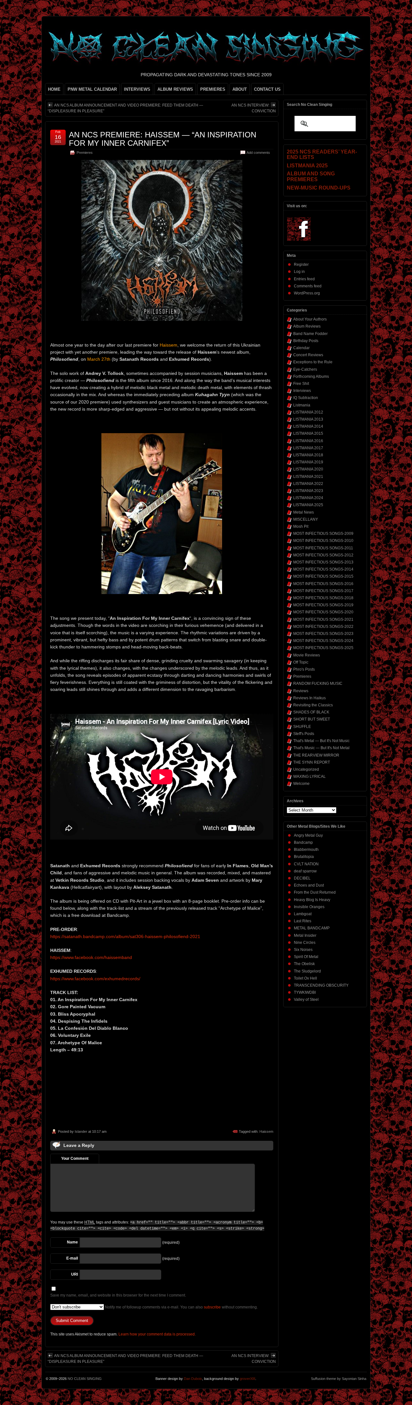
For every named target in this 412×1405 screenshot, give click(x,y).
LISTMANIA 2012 (308, 412)
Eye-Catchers (305, 369)
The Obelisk (304, 964)
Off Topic (300, 662)
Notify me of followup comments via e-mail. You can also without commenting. (181, 1307)
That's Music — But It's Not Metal (321, 748)
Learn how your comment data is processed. (157, 1334)
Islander (81, 1131)
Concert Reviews (308, 355)
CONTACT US (267, 89)
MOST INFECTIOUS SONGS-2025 (323, 648)
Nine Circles (304, 942)
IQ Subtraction (305, 397)
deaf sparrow (305, 871)
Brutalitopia (304, 856)
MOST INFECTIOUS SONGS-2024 (323, 640)
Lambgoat (303, 914)
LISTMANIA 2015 (308, 433)
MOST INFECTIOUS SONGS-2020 (323, 612)
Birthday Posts (305, 341)
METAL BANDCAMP (312, 928)
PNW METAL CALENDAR (92, 89)
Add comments (258, 152)
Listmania (301, 405)
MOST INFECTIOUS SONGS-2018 (323, 598)
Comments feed (308, 286)
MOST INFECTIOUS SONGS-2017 (323, 591)
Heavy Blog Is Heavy (312, 900)
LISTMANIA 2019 (308, 462)
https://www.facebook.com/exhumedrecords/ (95, 978)
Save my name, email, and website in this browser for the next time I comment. (118, 1295)
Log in (299, 271)
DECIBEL (302, 878)
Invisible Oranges (309, 907)
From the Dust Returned (315, 892)
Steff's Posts (303, 733)
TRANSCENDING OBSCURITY (321, 985)
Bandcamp (303, 842)
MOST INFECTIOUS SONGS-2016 (323, 584)
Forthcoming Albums (311, 376)
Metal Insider (305, 935)
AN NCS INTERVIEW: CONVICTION (253, 108)
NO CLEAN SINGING (85, 1379)
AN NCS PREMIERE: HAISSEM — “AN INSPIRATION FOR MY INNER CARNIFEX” (162, 138)
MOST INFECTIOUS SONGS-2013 (323, 562)
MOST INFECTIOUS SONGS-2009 (323, 533)
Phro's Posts (304, 669)
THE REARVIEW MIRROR (316, 755)
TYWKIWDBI (305, 992)
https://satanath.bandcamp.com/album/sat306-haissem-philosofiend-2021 (125, 936)
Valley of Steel (306, 999)
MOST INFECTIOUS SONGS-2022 (323, 626)
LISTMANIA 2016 (308, 441)
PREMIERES (212, 89)
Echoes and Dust (309, 885)
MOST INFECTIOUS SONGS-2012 (323, 555)
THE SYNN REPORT (311, 762)
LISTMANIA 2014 (308, 426)
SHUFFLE (302, 726)
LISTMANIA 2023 (308, 490)
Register (301, 264)
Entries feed (304, 279)
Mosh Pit (300, 526)
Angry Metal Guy (308, 835)
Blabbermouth (306, 849)
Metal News (303, 512)
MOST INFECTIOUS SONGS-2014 (323, 569)
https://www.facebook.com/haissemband (91, 957)
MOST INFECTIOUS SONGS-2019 (323, 605)
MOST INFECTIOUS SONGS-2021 (323, 619)
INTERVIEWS (137, 89)
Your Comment (75, 1158)
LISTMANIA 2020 (308, 469)
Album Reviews (307, 326)
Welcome (301, 783)
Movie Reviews (306, 655)
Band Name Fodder (310, 333)
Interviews (302, 390)
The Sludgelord (307, 971)
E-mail (72, 1258)
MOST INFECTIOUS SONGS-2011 (323, 548)
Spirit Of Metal (306, 956)
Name (72, 1242)
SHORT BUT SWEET (311, 719)
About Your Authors (310, 319)
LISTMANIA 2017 (308, 448)
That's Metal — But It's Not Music (321, 741)
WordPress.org (307, 293)
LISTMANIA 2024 (308, 498)
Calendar (301, 348)
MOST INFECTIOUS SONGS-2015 (323, 576)
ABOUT (239, 89)
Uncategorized (306, 769)
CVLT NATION (306, 864)
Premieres (85, 152)
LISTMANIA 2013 (308, 419)
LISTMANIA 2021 (308, 476)
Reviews (300, 691)
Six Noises (303, 949)
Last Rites (302, 921)
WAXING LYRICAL (309, 776)
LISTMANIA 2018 (308, 455)
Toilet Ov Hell (305, 978)
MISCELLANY (305, 519)
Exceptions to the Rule (312, 362)
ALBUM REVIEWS (175, 89)
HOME (54, 89)
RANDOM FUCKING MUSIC (317, 683)
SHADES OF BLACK (311, 712)
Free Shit (301, 383)
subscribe (212, 1307)
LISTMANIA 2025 (308, 505)
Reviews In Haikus (309, 698)
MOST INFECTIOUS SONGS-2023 (323, 633)
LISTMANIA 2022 (308, 483)
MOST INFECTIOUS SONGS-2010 (323, 540)
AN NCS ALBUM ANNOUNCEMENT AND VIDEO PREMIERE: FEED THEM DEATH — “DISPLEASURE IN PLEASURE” (125, 108)
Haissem (266, 1131)
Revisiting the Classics (313, 705)
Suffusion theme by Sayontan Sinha (338, 1379)
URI (74, 1274)
